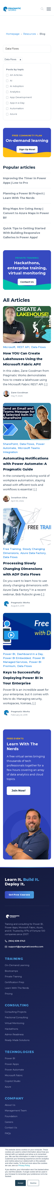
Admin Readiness (14, 1034)
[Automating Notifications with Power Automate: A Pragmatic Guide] (27, 421)
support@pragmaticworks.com (25, 946)
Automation (17, 108)
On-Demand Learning (17, 965)
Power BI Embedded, (17, 658)
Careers (9, 1122)
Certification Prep (14, 982)
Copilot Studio (12, 1081)
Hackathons (11, 1029)
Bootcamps (11, 971)
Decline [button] (33, 1183)
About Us (10, 1105)
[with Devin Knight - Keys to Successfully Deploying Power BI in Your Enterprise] (27, 631)
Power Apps (12, 1064)
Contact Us (27, 281)
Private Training (13, 976)
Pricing (8, 993)
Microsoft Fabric (14, 1075)
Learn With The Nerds (17, 988)
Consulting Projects (15, 1012)
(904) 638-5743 (16, 941)
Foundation (11, 1116)
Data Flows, (27, 443)
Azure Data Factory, (33, 553)
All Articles (16, 75)
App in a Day (17, 102)
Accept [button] (20, 1183)
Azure (13, 114)
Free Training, (12, 548)
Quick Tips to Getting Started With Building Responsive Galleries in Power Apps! (24, 233)
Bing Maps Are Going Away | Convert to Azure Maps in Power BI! (26, 213)
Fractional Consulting (16, 1017)
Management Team (16, 1110)
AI (11, 80)
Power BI (10, 1058)
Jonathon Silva (19, 497)
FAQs (8, 1133)
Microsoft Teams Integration (21, 450)
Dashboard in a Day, (30, 654)
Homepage (13, 33)
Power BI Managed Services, (24, 660)
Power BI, (9, 654)
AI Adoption (17, 86)
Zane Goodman (19, 392)
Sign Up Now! (27, 149)
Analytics (15, 91)
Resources (29, 33)
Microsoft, (9, 347)
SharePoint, (10, 443)
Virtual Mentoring (14, 1023)
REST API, (23, 347)
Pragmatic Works (20, 602)
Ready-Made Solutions (17, 1040)
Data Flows (38, 347)
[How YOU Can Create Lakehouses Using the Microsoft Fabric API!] (27, 324)
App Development (21, 97)
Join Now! (19, 790)
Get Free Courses (19, 894)
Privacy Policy (24, 1165)
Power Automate (14, 1069)
